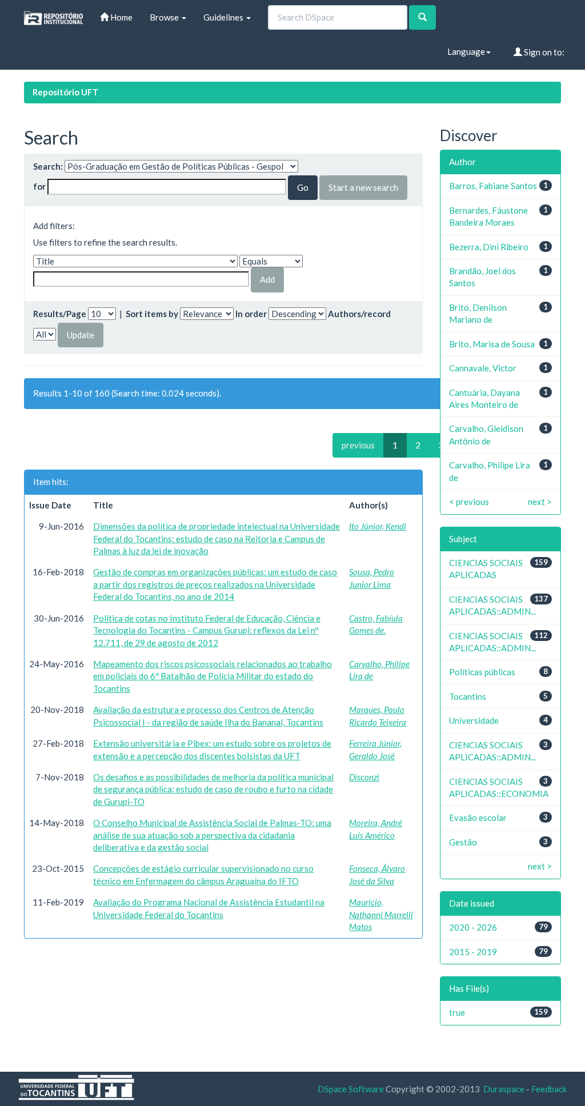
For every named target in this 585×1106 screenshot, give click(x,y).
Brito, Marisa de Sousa (492, 344)
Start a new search (363, 187)
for (39, 186)
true (457, 1012)
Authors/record (359, 313)
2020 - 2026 (473, 927)
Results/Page (59, 313)
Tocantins (467, 696)
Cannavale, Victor (482, 368)
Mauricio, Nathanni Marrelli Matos (381, 914)
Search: (48, 166)
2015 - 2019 (473, 952)
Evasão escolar (478, 817)
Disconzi (364, 777)
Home (121, 17)
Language (466, 51)
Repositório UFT (66, 92)
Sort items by (152, 313)
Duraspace (503, 1089)
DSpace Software (351, 1089)
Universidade (474, 720)
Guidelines (224, 17)
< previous (469, 501)
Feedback (549, 1089)
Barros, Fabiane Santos (493, 186)
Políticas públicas (482, 672)
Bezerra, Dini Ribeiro (488, 247)
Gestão (463, 842)
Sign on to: (543, 52)
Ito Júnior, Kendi (377, 526)
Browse (165, 17)
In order (251, 313)
